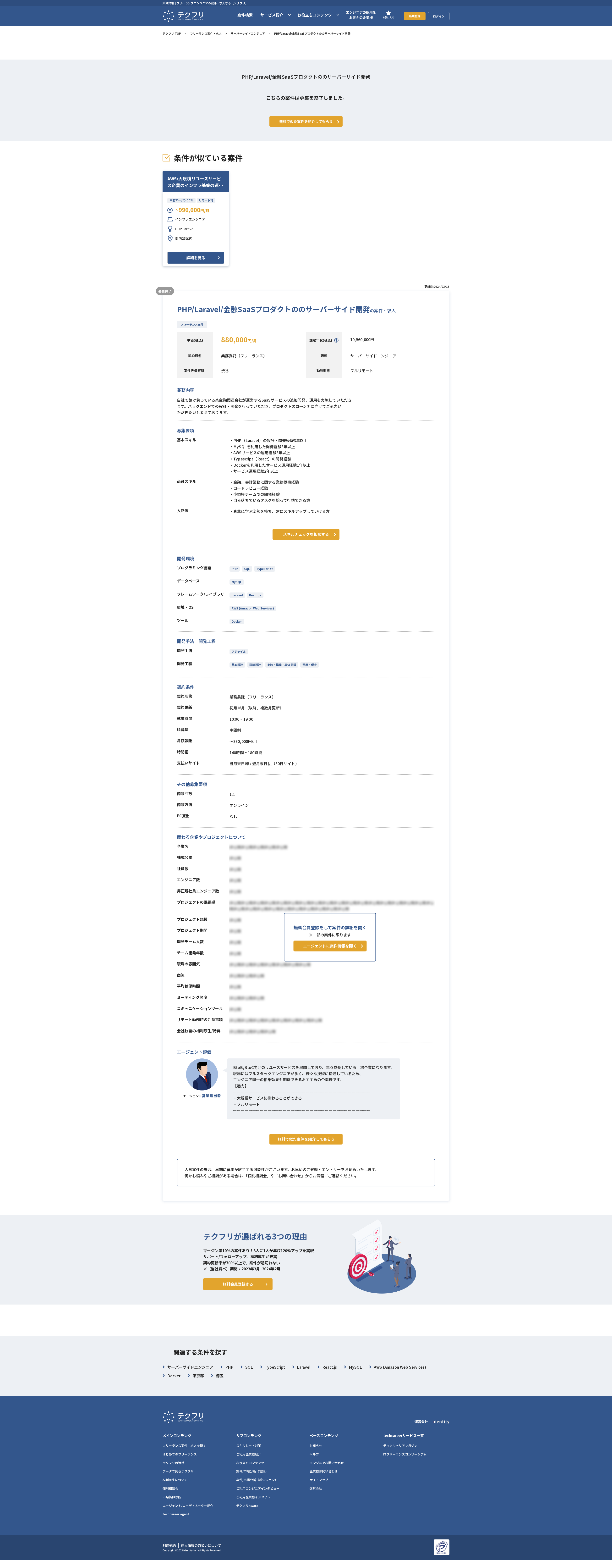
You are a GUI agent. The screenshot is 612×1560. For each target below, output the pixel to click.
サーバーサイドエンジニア (248, 33)
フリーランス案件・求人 (206, 33)
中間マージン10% (181, 200)
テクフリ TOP (172, 33)
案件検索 (245, 15)
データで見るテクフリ (178, 1471)
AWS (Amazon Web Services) (253, 608)
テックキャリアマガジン (400, 1445)
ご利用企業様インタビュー (254, 1497)
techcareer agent (176, 1514)
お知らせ (316, 1445)
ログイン (438, 16)
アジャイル (239, 651)
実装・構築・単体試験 (281, 665)
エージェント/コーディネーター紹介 (188, 1505)
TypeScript (264, 569)
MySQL (237, 582)
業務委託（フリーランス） (244, 356)
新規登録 (415, 16)
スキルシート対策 (248, 1445)
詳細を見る (195, 257)
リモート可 (206, 200)
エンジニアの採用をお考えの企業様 (361, 15)
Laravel (237, 595)
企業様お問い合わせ (324, 1471)
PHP (235, 569)
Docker (237, 621)
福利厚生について (175, 1479)
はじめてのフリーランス (180, 1454)
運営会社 (316, 1488)
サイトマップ (319, 1479)
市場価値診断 (172, 1497)
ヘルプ (314, 1454)
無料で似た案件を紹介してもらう (306, 1139)
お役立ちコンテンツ (250, 1462)
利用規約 (169, 1545)
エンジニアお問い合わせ (327, 1462)
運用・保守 (309, 665)
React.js (255, 595)
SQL (247, 569)
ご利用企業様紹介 (248, 1454)
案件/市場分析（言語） (252, 1471)
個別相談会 (170, 1488)
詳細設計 (255, 665)
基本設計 (237, 665)
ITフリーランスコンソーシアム (404, 1454)
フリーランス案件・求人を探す (184, 1445)
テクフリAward (247, 1505)
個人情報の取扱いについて (201, 1545)
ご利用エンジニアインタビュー (257, 1488)
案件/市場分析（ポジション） (257, 1479)
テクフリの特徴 (173, 1462)
